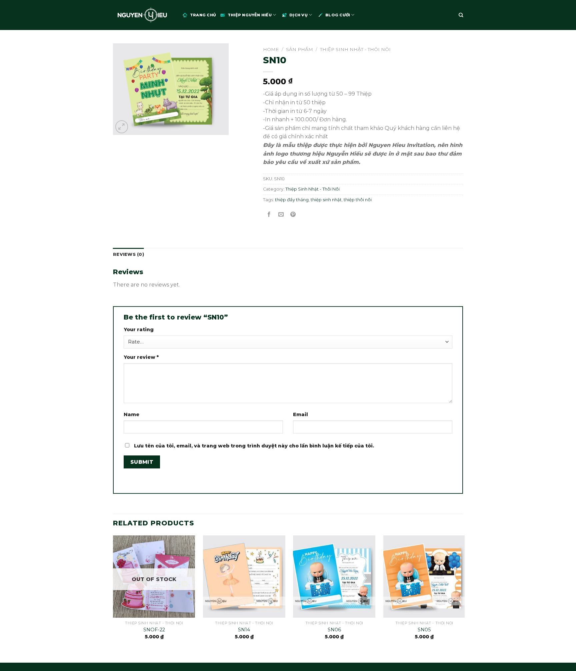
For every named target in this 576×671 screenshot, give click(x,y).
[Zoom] (121, 126)
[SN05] (424, 576)
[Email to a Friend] (281, 214)
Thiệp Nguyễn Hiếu (250, 15)
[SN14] (244, 576)
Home (271, 49)
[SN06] (334, 576)
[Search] (461, 15)
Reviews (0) (128, 254)
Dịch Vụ (298, 15)
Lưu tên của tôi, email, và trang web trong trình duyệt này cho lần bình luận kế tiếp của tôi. (254, 446)
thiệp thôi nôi (358, 199)
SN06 (334, 630)
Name (131, 414)
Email (300, 414)
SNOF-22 (154, 630)
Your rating (139, 330)
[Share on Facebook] (269, 214)
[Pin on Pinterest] (293, 214)
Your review (141, 357)
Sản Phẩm (299, 49)
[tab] (128, 254)
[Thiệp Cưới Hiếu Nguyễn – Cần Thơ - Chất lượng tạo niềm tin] (142, 15)
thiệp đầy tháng (292, 199)
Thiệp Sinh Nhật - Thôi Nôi (355, 49)
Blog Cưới (337, 15)
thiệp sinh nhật (326, 199)
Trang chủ (203, 15)
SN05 (424, 630)
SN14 (244, 630)
